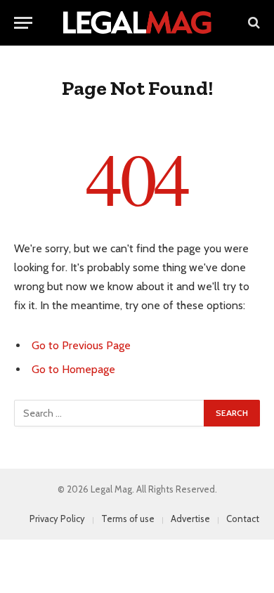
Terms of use (128, 518)
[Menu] (23, 23)
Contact (242, 518)
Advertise (190, 518)
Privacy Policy (57, 518)
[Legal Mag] (137, 22)
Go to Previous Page (81, 345)
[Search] (252, 23)
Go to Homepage (73, 369)
